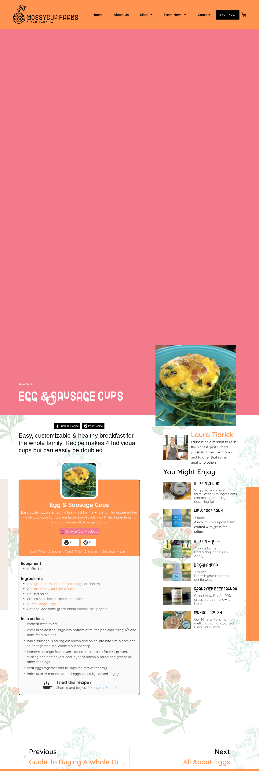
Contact (204, 15)
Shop (144, 15)
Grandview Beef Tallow (216, 589)
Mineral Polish (208, 613)
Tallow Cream (207, 484)
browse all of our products (85, 522)
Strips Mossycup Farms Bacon (53, 588)
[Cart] (244, 14)
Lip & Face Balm (208, 511)
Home (97, 15)
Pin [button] (90, 542)
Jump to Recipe (69, 425)
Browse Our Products (81, 531)
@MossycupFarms (101, 687)
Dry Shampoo (206, 566)
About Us (121, 15)
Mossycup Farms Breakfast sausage (55, 584)
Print (73, 542)
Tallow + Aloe (207, 542)
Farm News (173, 15)
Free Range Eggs (43, 604)
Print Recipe (95, 425)
